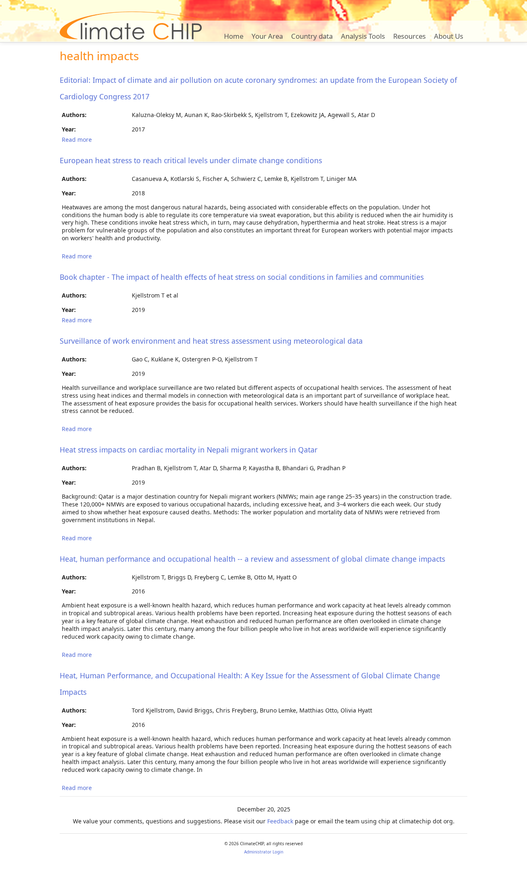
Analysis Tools (363, 36)
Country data (312, 36)
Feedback (280, 821)
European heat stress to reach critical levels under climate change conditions (191, 160)
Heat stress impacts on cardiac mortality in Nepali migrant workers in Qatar (188, 450)
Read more (77, 139)
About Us (448, 36)
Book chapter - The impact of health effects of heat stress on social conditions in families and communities (242, 277)
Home (233, 36)
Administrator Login (263, 852)
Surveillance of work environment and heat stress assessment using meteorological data (211, 341)
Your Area (267, 36)
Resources (409, 36)
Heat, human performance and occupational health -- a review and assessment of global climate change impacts (252, 559)
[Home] (131, 26)
